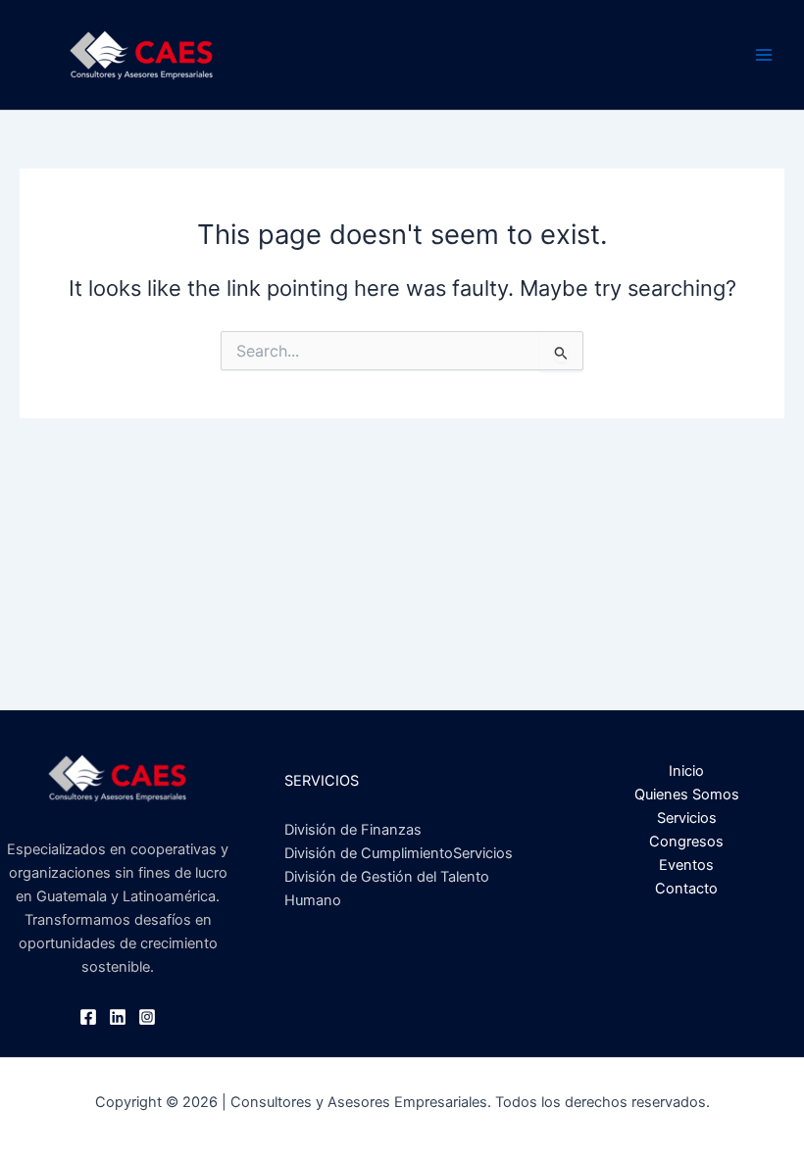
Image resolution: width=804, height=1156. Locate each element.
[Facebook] (88, 1017)
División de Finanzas (353, 830)
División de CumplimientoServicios (398, 853)
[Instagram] (147, 1017)
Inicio (686, 771)
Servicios (687, 818)
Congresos (686, 841)
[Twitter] (117, 1017)
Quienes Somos (686, 794)
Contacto (686, 888)
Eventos (686, 865)
